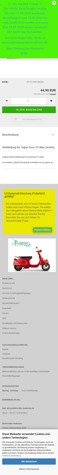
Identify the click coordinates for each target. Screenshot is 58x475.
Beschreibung (10, 134)
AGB (4, 318)
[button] (6, 101)
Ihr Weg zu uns (8, 283)
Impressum (7, 288)
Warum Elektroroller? (11, 303)
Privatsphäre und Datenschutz (15, 323)
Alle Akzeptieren (29, 461)
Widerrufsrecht (8, 298)
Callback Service (9, 328)
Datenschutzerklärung (11, 456)
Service (5, 313)
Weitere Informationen (29, 469)
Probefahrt (6, 308)
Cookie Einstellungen (11, 333)
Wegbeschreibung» (42, 230)
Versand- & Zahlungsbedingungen (16, 293)
